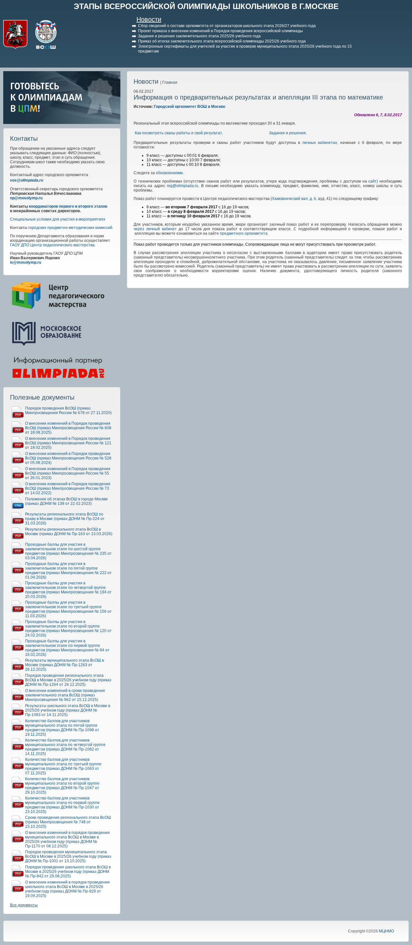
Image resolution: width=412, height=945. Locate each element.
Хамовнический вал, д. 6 (294, 198)
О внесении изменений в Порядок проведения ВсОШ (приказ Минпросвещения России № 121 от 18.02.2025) (68, 443)
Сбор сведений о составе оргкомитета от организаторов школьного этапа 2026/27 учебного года (227, 26)
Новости (148, 19)
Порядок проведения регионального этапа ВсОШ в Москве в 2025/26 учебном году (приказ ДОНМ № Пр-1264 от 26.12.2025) (68, 680)
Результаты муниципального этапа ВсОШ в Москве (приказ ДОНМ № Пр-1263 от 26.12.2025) (64, 665)
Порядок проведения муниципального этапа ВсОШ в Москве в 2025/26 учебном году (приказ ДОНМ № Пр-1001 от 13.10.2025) (68, 856)
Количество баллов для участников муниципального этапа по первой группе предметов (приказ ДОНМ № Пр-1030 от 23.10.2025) (62, 805)
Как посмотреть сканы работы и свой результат (178, 133)
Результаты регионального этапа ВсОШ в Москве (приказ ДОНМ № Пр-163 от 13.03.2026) (68, 531)
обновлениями (169, 173)
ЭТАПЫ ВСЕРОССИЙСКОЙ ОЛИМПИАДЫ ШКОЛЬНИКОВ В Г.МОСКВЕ (206, 6)
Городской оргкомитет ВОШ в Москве (189, 106)
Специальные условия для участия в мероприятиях (57, 219)
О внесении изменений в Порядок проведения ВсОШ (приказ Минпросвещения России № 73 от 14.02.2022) (67, 488)
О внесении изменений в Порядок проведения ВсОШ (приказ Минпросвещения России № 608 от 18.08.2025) (68, 428)
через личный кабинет (155, 229)
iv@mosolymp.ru (25, 262)
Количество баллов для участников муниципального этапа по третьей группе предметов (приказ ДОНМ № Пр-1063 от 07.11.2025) (63, 766)
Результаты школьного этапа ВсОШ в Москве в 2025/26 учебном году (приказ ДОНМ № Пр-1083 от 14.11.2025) (67, 710)
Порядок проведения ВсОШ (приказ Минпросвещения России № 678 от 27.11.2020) (68, 410)
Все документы (24, 905)
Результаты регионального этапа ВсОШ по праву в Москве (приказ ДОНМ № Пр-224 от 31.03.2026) (65, 518)
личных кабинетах (319, 142)
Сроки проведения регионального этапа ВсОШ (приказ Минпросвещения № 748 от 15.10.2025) (68, 822)
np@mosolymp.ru (26, 198)
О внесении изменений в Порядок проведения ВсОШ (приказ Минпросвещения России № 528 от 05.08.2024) (68, 458)
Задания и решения (287, 133)
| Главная (168, 82)
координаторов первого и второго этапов (68, 206)
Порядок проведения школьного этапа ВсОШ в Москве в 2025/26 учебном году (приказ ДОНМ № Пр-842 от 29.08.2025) (68, 871)
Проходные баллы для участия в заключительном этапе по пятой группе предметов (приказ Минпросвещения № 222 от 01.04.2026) (68, 571)
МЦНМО (386, 931)
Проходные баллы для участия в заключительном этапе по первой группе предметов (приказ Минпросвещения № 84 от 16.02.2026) (67, 648)
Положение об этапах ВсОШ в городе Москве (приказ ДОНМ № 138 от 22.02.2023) (66, 501)
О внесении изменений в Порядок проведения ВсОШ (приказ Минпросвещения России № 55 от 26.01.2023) (67, 473)
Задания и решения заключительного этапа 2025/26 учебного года (199, 36)
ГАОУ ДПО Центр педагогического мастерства (52, 245)
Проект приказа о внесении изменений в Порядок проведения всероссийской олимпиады (220, 31)
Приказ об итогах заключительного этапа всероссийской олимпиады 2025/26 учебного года (222, 41)
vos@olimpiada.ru (26, 180)
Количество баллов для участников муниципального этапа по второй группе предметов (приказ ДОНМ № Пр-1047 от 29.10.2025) (62, 786)
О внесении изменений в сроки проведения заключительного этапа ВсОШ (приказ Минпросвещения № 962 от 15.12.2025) (65, 695)
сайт (372, 181)
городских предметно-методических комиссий (70, 227)
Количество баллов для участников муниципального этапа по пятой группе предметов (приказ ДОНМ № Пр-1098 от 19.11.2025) (62, 728)
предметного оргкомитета (243, 233)
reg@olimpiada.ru (182, 186)
